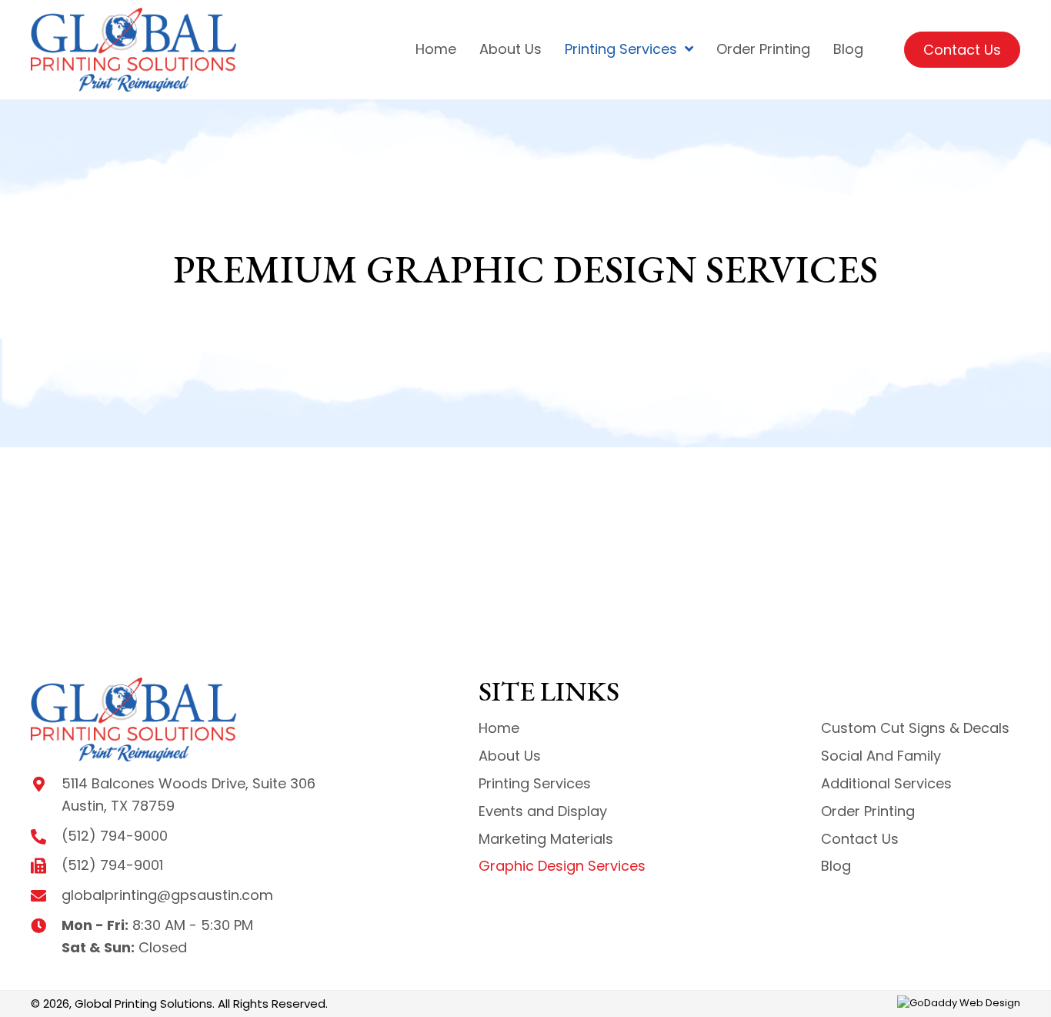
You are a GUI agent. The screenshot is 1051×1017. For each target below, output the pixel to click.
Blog (836, 865)
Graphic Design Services (562, 865)
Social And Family (881, 755)
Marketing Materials (546, 838)
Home (499, 728)
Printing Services (535, 783)
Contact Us (860, 838)
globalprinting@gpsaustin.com (167, 895)
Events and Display (543, 811)
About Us (510, 755)
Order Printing (868, 811)
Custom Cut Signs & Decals (915, 728)
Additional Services (886, 783)
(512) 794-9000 (115, 835)
